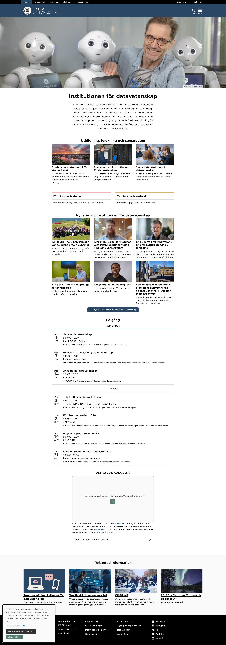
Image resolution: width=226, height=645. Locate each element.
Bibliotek (66, 2)
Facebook (160, 621)
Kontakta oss (91, 621)
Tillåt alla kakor (14, 637)
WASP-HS (99, 529)
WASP (117, 523)
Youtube (159, 634)
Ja (112, 501)
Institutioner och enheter (97, 629)
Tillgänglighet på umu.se (128, 625)
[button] (113, 539)
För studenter (39, 2)
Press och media (93, 625)
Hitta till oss (63, 633)
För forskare (54, 2)
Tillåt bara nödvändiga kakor (21, 631)
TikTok (158, 629)
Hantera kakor (123, 634)
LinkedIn (159, 638)
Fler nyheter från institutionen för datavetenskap (113, 309)
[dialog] (29, 623)
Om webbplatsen (124, 621)
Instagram (160, 625)
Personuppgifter (124, 629)
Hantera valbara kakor (16, 625)
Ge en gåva (91, 634)
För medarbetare (81, 2)
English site (197, 2)
